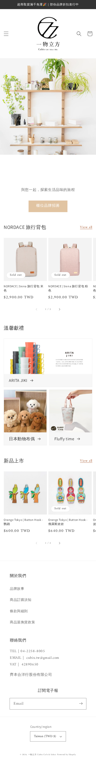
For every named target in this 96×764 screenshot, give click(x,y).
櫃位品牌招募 (48, 206)
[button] (6, 33)
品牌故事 (17, 589)
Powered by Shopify (66, 754)
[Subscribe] (80, 703)
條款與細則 (19, 611)
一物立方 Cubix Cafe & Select (42, 754)
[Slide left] (36, 309)
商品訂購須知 (21, 600)
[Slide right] (59, 309)
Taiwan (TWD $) (45, 736)
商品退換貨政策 (22, 622)
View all (86, 227)
